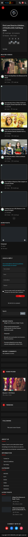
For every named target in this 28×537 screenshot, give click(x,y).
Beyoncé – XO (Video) (9, 393)
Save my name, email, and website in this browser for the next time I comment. (15, 291)
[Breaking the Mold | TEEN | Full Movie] (14, 146)
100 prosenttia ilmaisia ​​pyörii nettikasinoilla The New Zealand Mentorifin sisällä (12, 328)
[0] (9, 43)
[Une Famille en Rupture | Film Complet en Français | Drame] (14, 172)
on (8, 395)
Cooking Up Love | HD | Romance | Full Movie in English (15, 209)
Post (20, 296)
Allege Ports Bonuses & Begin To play (13, 323)
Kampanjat (7, 333)
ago (8, 33)
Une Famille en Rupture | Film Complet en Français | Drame (16, 182)
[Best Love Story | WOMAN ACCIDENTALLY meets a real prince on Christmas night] (15, 38)
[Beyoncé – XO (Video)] (14, 384)
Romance (7, 35)
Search (4, 311)
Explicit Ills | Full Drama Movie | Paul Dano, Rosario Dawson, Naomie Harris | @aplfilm (15, 130)
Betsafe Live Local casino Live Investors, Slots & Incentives (14, 338)
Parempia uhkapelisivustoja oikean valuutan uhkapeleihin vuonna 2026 (13, 343)
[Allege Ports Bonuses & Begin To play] (6, 499)
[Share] (18, 43)
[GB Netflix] (2, 76)
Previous (3, 240)
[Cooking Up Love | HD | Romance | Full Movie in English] (14, 198)
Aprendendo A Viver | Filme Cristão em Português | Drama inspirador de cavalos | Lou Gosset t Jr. (16, 103)
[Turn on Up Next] (12, 38)
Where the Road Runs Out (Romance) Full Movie (16, 76)
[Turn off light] (9, 38)
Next (25, 240)
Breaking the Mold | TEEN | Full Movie (15, 156)
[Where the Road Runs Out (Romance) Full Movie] (14, 66)
